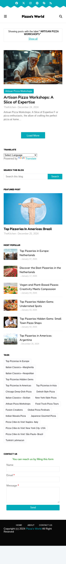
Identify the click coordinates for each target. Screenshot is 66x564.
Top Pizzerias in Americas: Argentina (36, 338)
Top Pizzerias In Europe (17, 361)
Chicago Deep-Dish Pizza (19, 391)
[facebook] (16, 3)
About (30, 525)
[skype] (44, 3)
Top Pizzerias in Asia (46, 385)
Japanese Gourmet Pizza (43, 416)
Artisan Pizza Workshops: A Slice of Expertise (29, 99)
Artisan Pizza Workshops (18, 91)
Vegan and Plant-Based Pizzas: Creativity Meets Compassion (39, 287)
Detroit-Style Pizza (45, 391)
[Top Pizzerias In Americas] (33, 208)
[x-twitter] (23, 3)
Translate (30, 158)
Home (19, 525)
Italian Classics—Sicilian (18, 397)
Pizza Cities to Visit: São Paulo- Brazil (24, 434)
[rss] (50, 3)
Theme (50, 539)
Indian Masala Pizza (16, 416)
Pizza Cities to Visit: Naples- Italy (22, 422)
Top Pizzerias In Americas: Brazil (28, 229)
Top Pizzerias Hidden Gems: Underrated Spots (37, 304)
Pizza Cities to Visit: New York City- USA (25, 428)
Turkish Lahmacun (15, 440)
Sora (26, 539)
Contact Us (45, 525)
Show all (33, 38)
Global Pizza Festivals (39, 410)
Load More (33, 135)
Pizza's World (33, 16)
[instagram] (30, 3)
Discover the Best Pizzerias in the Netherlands (40, 270)
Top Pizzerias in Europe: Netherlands (34, 253)
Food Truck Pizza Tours (47, 404)
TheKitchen (10, 107)
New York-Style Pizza (45, 397)
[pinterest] (37, 3)
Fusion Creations (14, 410)
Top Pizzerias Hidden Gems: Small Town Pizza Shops (40, 321)
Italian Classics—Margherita (20, 367)
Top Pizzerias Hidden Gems (19, 379)
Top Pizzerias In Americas (18, 385)
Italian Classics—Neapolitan (20, 373)
